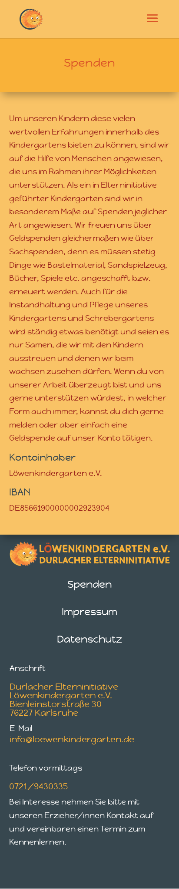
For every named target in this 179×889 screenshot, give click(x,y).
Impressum (89, 612)
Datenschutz (89, 639)
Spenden (89, 584)
